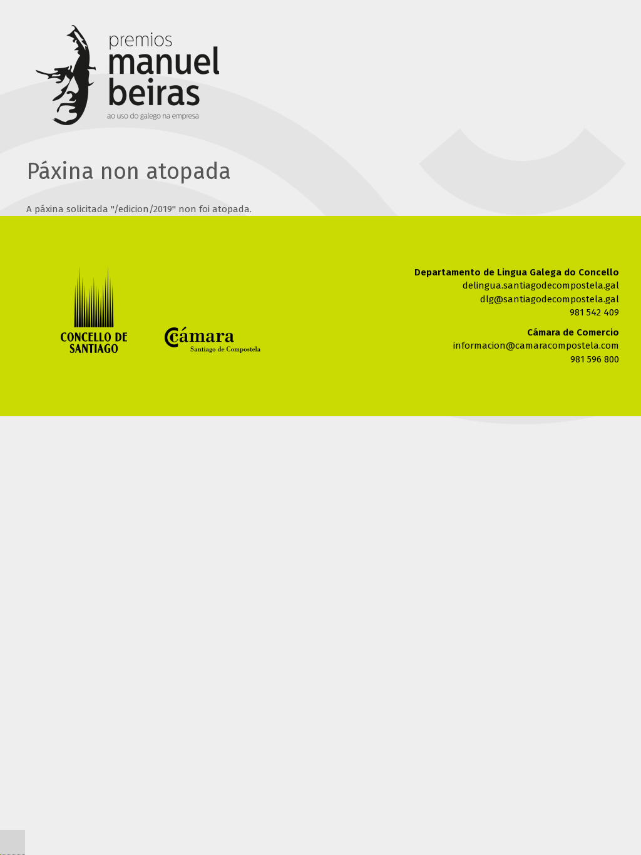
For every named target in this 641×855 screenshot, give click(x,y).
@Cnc (12, 842)
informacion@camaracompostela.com (536, 345)
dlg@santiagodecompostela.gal (549, 299)
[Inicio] (127, 78)
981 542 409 (594, 312)
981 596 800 (594, 359)
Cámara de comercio (212, 340)
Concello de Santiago (94, 309)
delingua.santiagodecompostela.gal (541, 285)
